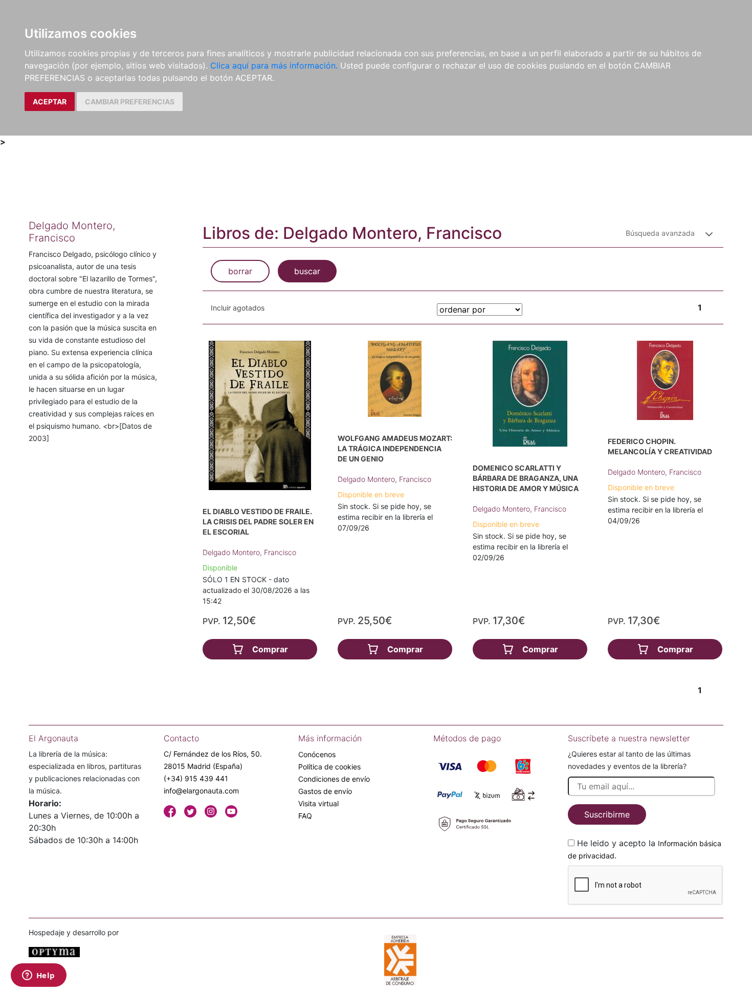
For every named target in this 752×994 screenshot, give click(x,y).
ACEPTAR (50, 101)
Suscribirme (607, 814)
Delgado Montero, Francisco (249, 552)
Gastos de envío (325, 791)
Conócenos (317, 754)
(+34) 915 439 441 (196, 778)
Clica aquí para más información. (274, 65)
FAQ (305, 815)
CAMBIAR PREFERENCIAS (129, 101)
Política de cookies (329, 766)
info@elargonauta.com (201, 790)
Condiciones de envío (334, 779)
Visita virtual (318, 803)
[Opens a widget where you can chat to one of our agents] (38, 976)
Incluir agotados (237, 307)
